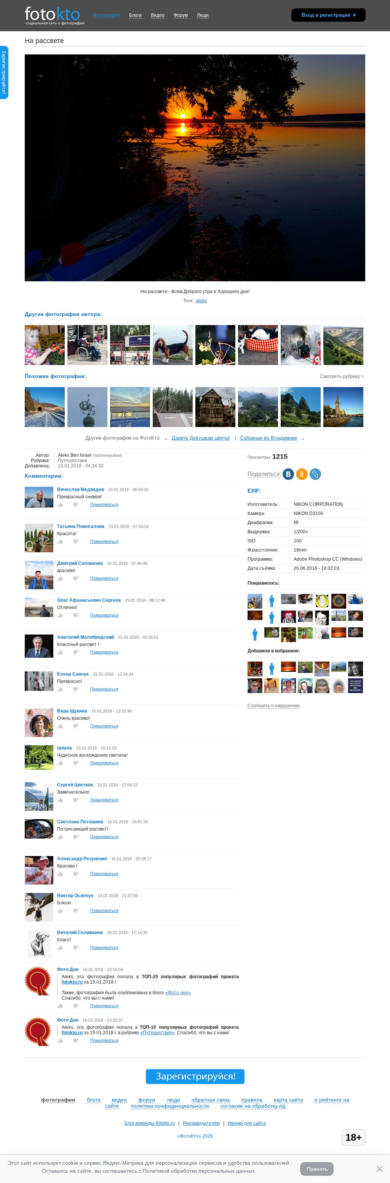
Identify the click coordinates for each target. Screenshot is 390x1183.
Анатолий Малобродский (85, 637)
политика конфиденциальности (170, 1106)
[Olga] (355, 619)
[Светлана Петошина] (39, 837)
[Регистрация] (4, 97)
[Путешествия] (258, 426)
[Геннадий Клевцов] (338, 670)
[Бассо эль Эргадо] (305, 602)
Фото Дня (67, 969)
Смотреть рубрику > (342, 376)
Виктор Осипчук (75, 895)
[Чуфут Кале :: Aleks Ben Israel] (343, 364)
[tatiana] (39, 768)
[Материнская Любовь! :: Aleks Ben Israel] (258, 364)
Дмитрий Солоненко (80, 563)
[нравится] (60, 505)
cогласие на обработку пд (253, 1106)
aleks (201, 300)
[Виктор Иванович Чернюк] (355, 635)
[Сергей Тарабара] (338, 619)
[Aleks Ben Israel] (255, 675)
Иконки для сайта (247, 1123)
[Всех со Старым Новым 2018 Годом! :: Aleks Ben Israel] (301, 364)
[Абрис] (288, 602)
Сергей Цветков (75, 785)
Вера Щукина (72, 711)
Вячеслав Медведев (80, 489)
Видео (158, 15)
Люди (203, 15)
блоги (94, 1100)
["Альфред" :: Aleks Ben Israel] (173, 364)
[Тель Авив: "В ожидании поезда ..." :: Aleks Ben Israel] (130, 364)
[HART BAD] (322, 607)
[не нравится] (76, 505)
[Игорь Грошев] (271, 636)
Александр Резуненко (82, 858)
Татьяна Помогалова (80, 526)
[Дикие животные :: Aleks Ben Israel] (215, 364)
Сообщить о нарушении (274, 705)
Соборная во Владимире (268, 438)
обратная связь (211, 1100)
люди (173, 1100)
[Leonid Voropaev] (255, 607)
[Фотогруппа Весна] (322, 675)
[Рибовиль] (215, 426)
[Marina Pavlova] (271, 692)
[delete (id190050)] (271, 624)
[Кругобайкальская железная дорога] (45, 426)
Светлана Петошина (80, 821)
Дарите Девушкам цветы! (201, 438)
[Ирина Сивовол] (322, 624)
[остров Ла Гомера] (301, 426)
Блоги (135, 15)
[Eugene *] (338, 607)
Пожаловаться (104, 504)
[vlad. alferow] (355, 602)
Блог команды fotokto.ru (150, 1123)
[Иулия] (255, 618)
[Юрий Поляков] (305, 671)
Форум (181, 15)
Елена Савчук (73, 674)
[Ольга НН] (355, 691)
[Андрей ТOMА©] (288, 621)
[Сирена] (87, 426)
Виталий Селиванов (80, 932)
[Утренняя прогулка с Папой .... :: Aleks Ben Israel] (87, 364)
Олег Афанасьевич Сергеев (89, 600)
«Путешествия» (157, 1032)
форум (146, 1100)
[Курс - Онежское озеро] (130, 426)
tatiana (65, 748)
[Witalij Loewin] (305, 620)
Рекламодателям (201, 1123)
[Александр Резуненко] (39, 883)
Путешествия (72, 460)
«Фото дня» (178, 992)
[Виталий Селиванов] (39, 957)
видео (119, 1100)
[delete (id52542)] (255, 640)
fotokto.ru (72, 982)
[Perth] (343, 426)
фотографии (58, 1100)
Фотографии (106, 15)
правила (251, 1100)
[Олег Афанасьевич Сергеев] (39, 615)
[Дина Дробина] (305, 637)
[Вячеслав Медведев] (39, 506)
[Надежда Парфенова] (322, 637)
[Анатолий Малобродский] (39, 656)
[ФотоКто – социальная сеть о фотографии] (52, 10)
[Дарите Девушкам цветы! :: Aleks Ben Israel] (45, 364)
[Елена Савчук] (39, 689)
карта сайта (288, 1100)
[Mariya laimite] (338, 636)
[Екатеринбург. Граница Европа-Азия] (173, 426)
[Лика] (271, 607)
